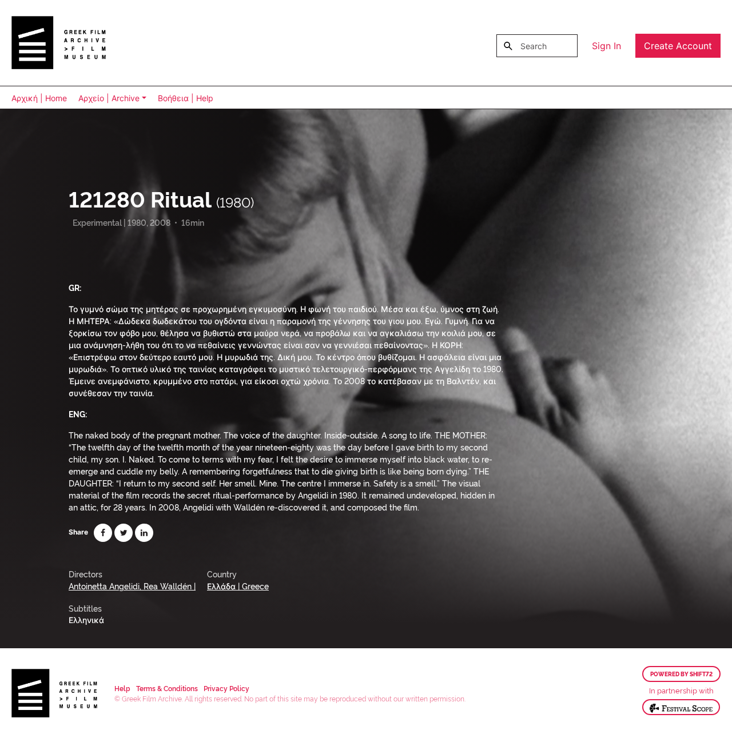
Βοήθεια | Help (185, 98)
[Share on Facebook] (103, 533)
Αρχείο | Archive (109, 98)
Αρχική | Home (39, 98)
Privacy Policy (226, 688)
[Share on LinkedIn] (144, 533)
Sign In (606, 45)
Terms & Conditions (167, 688)
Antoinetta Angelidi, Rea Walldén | (132, 585)
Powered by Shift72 (681, 674)
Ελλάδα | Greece (238, 585)
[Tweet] (123, 533)
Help (122, 688)
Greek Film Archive (58, 43)
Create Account (678, 45)
